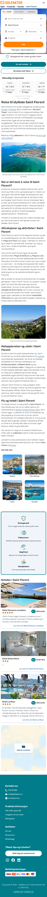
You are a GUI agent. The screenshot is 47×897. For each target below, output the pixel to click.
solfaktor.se (29, 892)
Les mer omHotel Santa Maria (31, 669)
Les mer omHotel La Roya (33, 720)
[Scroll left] (3, 88)
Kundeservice (14, 798)
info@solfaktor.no (15, 794)
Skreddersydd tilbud (22, 71)
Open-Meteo (26, 98)
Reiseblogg (9, 839)
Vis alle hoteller (22, 64)
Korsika (4, 109)
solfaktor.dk (18, 892)
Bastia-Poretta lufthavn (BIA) (28, 410)
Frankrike (12, 109)
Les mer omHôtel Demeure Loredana (28, 626)
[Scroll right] (43, 88)
